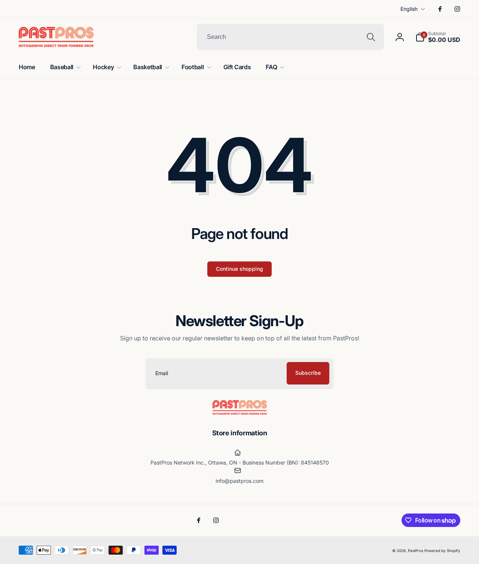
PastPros (415, 550)
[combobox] (290, 37)
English (409, 9)
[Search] (370, 37)
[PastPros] (240, 412)
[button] (437, 37)
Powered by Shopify (442, 550)
